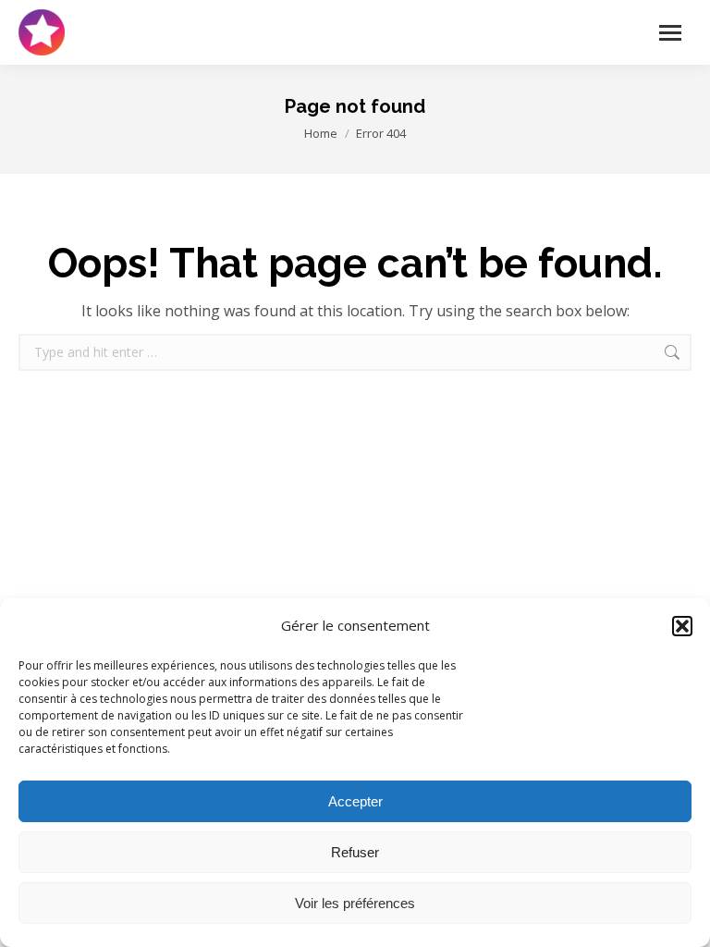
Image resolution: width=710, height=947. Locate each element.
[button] (682, 626)
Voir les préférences (355, 903)
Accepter (355, 801)
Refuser (355, 852)
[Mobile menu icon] (670, 33)
